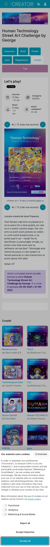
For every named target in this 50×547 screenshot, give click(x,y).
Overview (42, 454)
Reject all (25, 523)
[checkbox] (10, 505)
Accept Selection (25, 532)
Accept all (25, 541)
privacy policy (34, 499)
